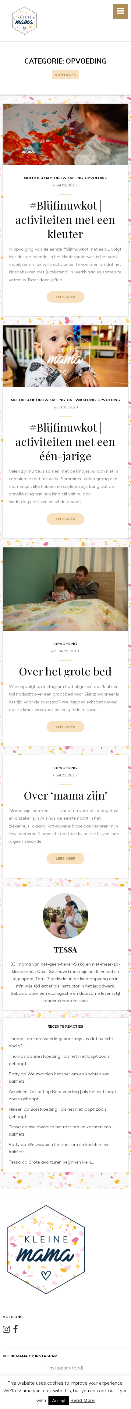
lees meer (65, 297)
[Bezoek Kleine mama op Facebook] (15, 1331)
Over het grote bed (65, 671)
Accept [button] (59, 1400)
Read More (82, 1400)
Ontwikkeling (68, 177)
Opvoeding (96, 177)
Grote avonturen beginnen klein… (61, 1162)
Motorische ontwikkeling (38, 399)
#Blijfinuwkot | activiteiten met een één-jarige (65, 441)
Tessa (15, 1127)
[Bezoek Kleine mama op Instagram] (6, 1331)
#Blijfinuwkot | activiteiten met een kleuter (65, 219)
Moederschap (38, 177)
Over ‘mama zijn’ (65, 795)
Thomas (17, 1038)
